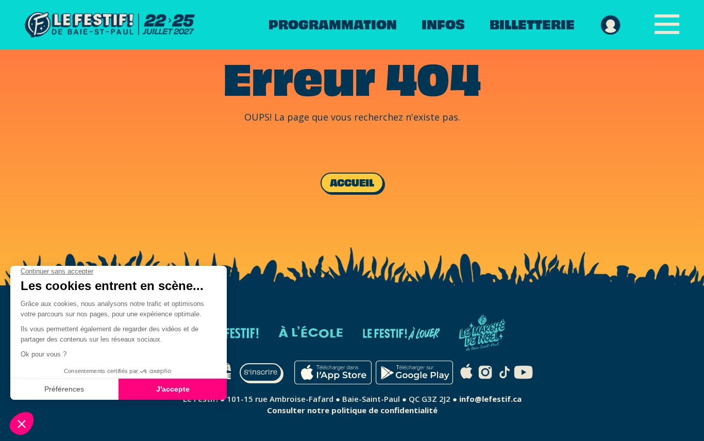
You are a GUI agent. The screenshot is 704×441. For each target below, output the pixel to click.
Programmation (333, 24)
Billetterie (532, 24)
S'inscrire (260, 372)
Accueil (352, 183)
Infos (443, 24)
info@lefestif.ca (490, 399)
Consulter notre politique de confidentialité (352, 410)
